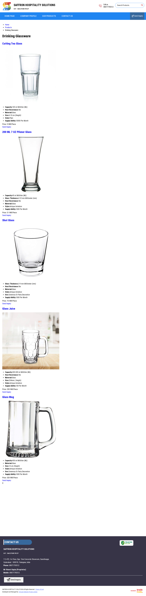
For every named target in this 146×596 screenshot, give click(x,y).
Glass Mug (8, 397)
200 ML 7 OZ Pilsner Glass (16, 132)
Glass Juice (8, 308)
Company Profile (28, 16)
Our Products (49, 16)
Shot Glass (8, 220)
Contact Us (67, 16)
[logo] (7, 11)
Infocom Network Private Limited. (28, 592)
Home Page (10, 16)
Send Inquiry (138, 16)
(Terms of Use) (39, 589)
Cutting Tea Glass (12, 43)
